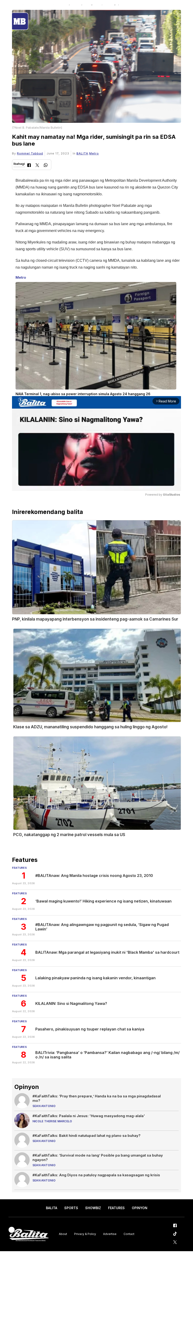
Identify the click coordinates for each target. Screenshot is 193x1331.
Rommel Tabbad (30, 153)
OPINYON (139, 1208)
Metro (94, 153)
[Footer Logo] (28, 1234)
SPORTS (71, 1208)
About (63, 1234)
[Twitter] (37, 166)
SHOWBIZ (93, 1208)
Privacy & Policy (85, 1234)
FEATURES (116, 1208)
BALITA (82, 153)
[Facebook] (29, 166)
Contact (129, 1234)
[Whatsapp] (46, 166)
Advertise (110, 1234)
